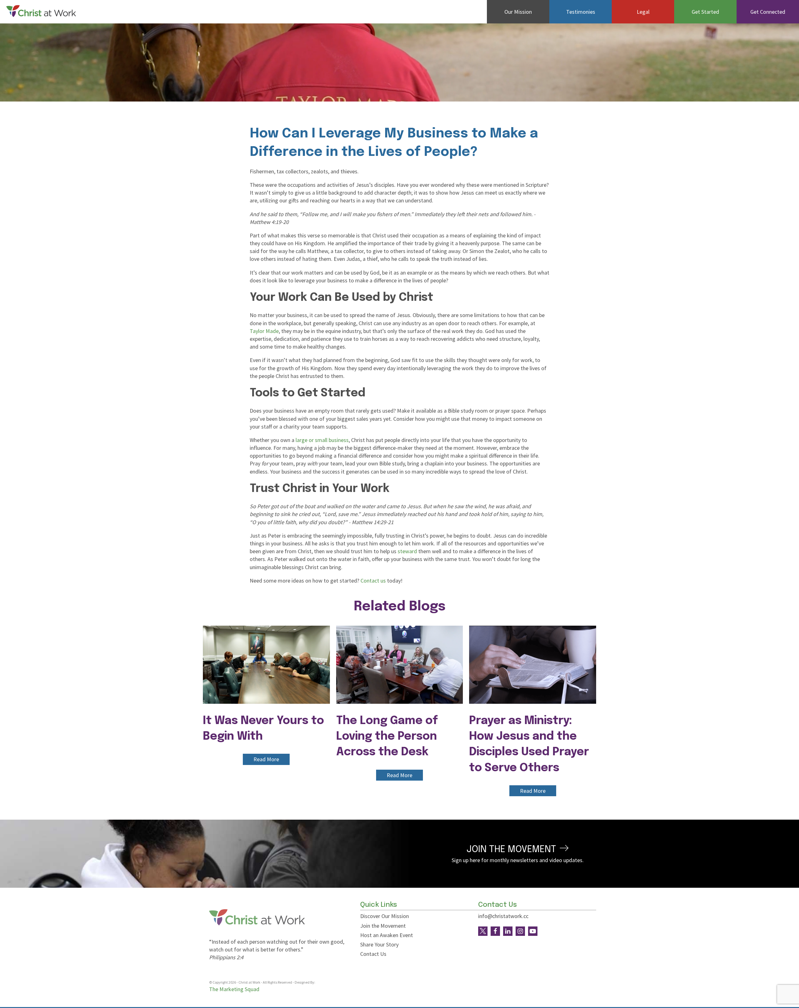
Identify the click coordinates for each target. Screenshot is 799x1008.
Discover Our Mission (384, 916)
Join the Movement (383, 925)
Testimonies (580, 11)
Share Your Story (379, 944)
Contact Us (373, 953)
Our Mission (518, 11)
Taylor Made (264, 331)
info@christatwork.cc (503, 916)
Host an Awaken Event (386, 935)
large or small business (322, 440)
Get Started (705, 11)
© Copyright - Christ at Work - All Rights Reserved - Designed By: (262, 982)
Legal (643, 11)
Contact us (373, 580)
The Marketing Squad (234, 989)
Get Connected (767, 11)
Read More (266, 759)
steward (407, 551)
